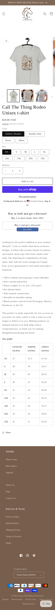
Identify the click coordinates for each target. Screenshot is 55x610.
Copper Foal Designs (26, 596)
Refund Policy (12, 523)
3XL (19, 158)
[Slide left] (3, 96)
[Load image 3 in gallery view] (41, 95)
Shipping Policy (13, 530)
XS (6, 152)
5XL (43, 158)
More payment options (27, 196)
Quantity (6, 165)
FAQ (8, 492)
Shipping (5, 124)
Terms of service (46, 599)
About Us (10, 485)
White (21, 140)
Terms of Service (14, 536)
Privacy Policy (12, 517)
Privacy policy (31, 599)
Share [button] (8, 432)
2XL (7, 158)
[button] (3, 14)
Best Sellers (11, 466)
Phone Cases (11, 459)
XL (44, 152)
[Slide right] (52, 96)
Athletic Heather (13, 134)
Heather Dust (35, 134)
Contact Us (11, 498)
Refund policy (17, 599)
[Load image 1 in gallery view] (13, 95)
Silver (8, 140)
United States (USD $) (26, 575)
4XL (31, 158)
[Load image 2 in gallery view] (27, 95)
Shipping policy (29, 604)
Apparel (9, 473)
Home (8, 543)
